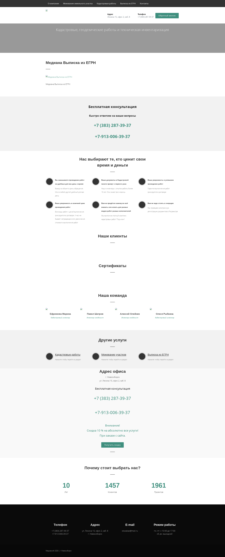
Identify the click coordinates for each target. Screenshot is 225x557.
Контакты (144, 3)
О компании (53, 3)
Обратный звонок (167, 15)
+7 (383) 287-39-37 (112, 125)
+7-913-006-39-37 (112, 136)
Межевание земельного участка (78, 3)
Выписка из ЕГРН (128, 3)
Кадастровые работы (106, 3)
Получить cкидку (112, 445)
